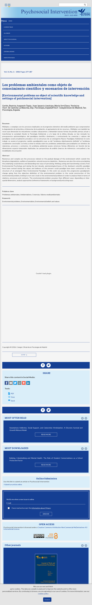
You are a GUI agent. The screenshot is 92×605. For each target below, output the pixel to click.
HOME (10, 21)
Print (13, 397)
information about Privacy (41, 508)
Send (13, 401)
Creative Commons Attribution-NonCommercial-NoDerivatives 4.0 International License (45, 528)
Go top (23, 354)
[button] (82, 418)
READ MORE (46, 434)
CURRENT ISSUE (8, 27)
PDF (12, 393)
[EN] (9, 5)
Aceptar (47, 600)
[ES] (6, 5)
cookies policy (43, 594)
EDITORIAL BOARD (9, 51)
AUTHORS (6, 45)
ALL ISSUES (7, 33)
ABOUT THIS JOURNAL (10, 39)
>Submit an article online (12, 484)
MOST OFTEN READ (9, 57)
